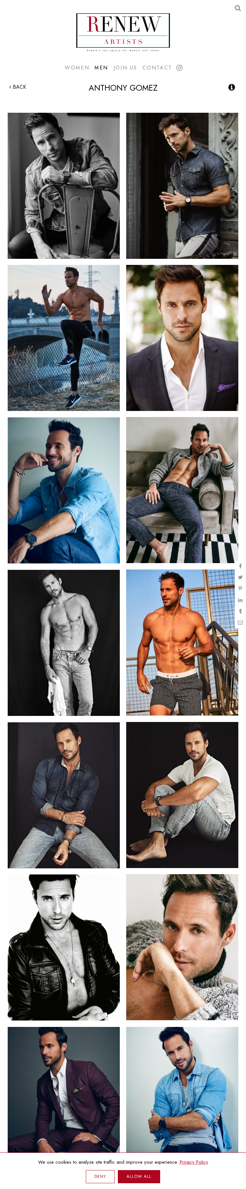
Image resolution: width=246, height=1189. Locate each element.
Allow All (139, 1176)
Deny (100, 1176)
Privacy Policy (194, 1162)
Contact (157, 67)
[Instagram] (179, 68)
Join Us (125, 67)
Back (18, 87)
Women (77, 67)
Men (101, 67)
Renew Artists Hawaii (123, 32)
